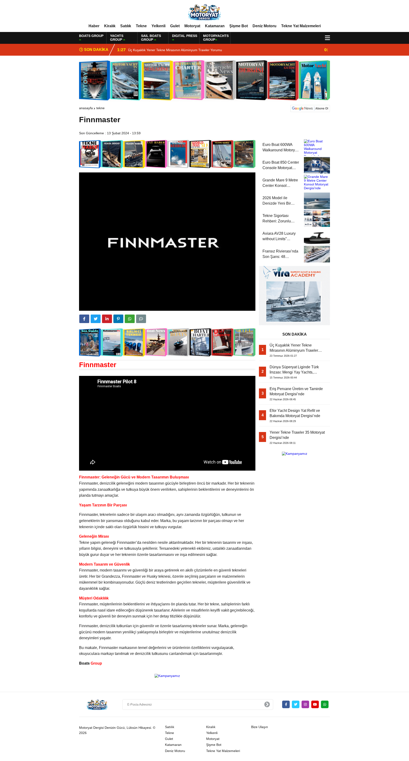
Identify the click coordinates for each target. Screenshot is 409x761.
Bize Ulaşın (259, 727)
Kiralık (110, 26)
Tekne (141, 26)
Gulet (175, 26)
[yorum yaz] (141, 318)
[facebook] (84, 318)
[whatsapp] (325, 704)
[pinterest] (118, 318)
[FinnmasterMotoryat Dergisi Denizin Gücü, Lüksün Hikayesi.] (204, 12)
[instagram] (305, 704)
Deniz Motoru (264, 26)
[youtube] (315, 704)
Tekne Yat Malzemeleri (301, 26)
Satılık (125, 26)
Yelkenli (158, 26)
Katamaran (215, 26)
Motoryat (192, 26)
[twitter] (95, 318)
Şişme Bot (238, 26)
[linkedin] (107, 318)
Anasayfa (86, 108)
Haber (94, 26)
